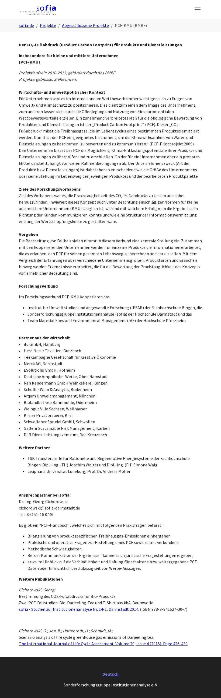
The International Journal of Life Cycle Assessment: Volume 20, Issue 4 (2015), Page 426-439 (103, 643)
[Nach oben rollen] (209, 686)
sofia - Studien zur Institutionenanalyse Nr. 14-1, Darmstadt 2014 (78, 609)
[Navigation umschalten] (197, 9)
